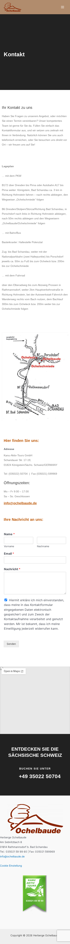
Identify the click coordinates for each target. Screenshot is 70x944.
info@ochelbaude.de (20, 503)
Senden (11, 643)
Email (9, 553)
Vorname (9, 546)
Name (9, 534)
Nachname (43, 546)
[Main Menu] (62, 7)
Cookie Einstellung (11, 865)
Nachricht (12, 569)
